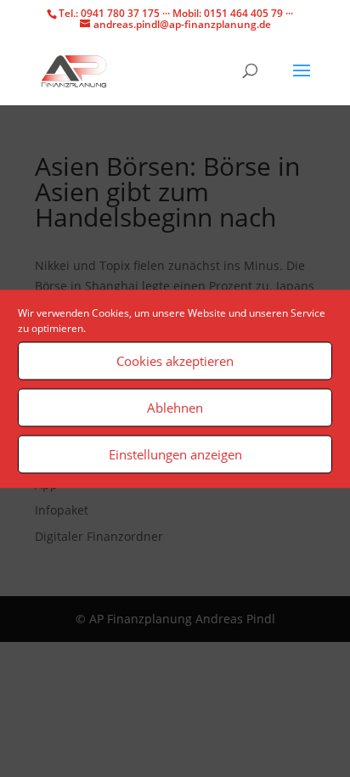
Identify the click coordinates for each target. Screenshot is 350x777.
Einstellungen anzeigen (175, 454)
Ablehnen (175, 407)
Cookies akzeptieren (175, 360)
